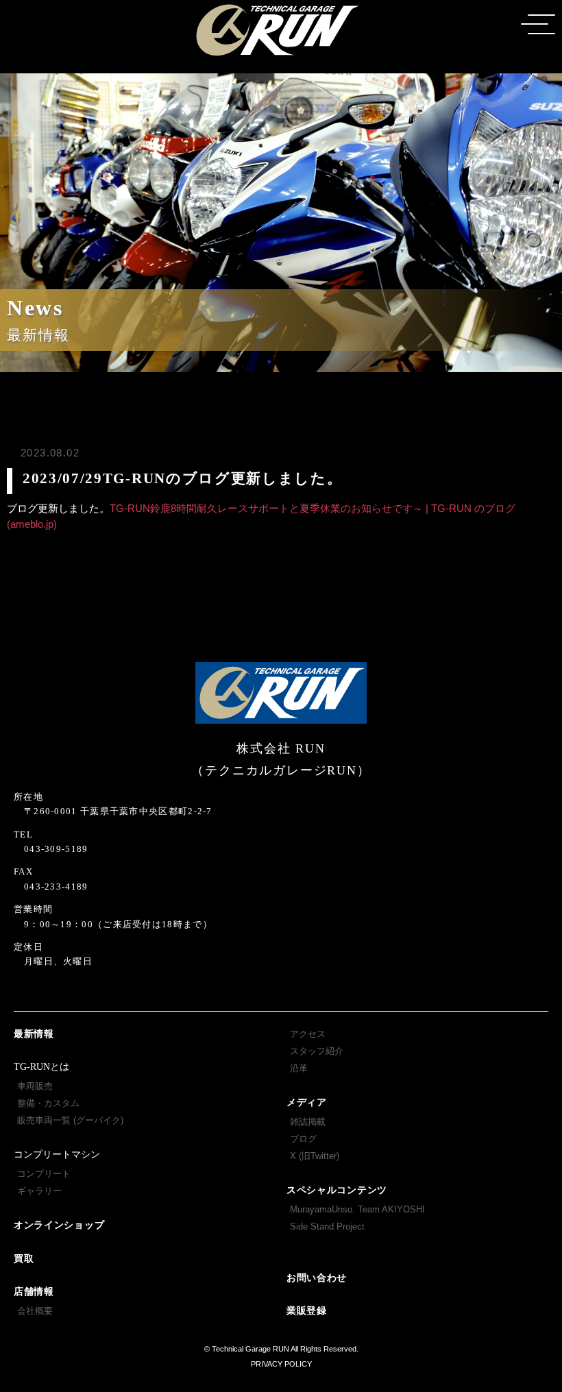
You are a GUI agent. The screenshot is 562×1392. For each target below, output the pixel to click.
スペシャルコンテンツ (336, 1190)
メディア (306, 1102)
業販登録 (306, 1311)
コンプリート (44, 1174)
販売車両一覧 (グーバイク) (70, 1120)
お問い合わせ (316, 1278)
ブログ (303, 1139)
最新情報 (34, 1034)
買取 (24, 1259)
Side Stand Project (327, 1226)
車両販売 (35, 1086)
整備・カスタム (48, 1103)
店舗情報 (34, 1291)
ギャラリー (39, 1191)
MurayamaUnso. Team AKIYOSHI (357, 1209)
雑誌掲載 (308, 1121)
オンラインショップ (59, 1225)
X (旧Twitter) (314, 1156)
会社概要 (35, 1311)
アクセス (308, 1034)
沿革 (299, 1068)
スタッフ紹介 (316, 1051)
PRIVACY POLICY (281, 1364)
